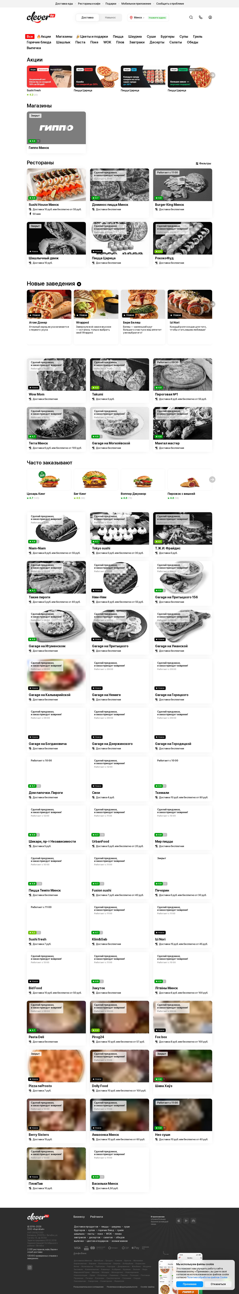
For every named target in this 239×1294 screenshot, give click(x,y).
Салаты (175, 42)
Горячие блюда (39, 42)
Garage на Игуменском (47, 646)
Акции (46, 36)
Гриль (197, 36)
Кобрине (116, 1269)
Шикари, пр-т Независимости (52, 841)
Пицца (118, 36)
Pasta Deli (36, 1037)
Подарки (111, 3)
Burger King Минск (169, 205)
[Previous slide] (27, 128)
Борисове (140, 1263)
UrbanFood (100, 841)
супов (91, 1230)
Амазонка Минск (105, 1135)
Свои (96, 793)
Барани (92, 1263)
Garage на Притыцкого (110, 646)
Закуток (98, 988)
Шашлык (63, 42)
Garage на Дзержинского (112, 744)
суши (127, 1226)
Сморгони (93, 1281)
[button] (27, 75)
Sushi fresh (37, 939)
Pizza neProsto (40, 1086)
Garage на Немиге (106, 695)
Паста (80, 42)
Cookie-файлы (147, 1287)
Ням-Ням (99, 597)
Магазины (64, 36)
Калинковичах (92, 1269)
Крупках (127, 1269)
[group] (49, 81)
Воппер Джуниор (133, 493)
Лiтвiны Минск (166, 988)
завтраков (80, 1237)
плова (118, 1233)
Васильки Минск (105, 1184)
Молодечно (117, 1272)
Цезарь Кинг (36, 493)
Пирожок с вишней (181, 493)
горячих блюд (106, 1230)
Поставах (145, 1275)
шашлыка (79, 1233)
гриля (120, 1230)
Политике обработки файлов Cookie (207, 1277)
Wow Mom (36, 394)
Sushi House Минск (44, 205)
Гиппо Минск (39, 148)
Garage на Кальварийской (49, 695)
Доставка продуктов (86, 1226)
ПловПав (36, 1184)
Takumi (97, 394)
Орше (92, 1275)
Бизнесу (79, 1216)
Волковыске (87, 1266)
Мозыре (105, 1272)
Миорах (95, 1272)
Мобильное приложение (136, 3)
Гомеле (118, 1260)
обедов (120, 1237)
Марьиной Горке (82, 1272)
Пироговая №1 (166, 394)
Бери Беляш (131, 322)
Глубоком (100, 1266)
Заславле (78, 1269)
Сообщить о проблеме (170, 3)
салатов (108, 1237)
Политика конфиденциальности (122, 1287)
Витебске (98, 1260)
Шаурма (135, 36)
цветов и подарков (97, 1241)
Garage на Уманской (171, 646)
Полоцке (134, 1275)
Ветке (76, 1266)
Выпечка (34, 48)
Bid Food (35, 988)
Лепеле (136, 1269)
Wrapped (82, 322)
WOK (107, 42)
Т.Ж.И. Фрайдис (167, 548)
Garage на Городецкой (173, 744)
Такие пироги (39, 597)
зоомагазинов (120, 1241)
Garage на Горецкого (171, 695)
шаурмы (116, 1226)
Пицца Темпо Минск (45, 890)
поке (100, 1233)
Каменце (105, 1269)
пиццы (104, 1226)
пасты (90, 1233)
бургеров (79, 1230)
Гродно (109, 1260)
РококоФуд (164, 258)
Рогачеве (99, 1278)
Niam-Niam (37, 548)
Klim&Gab (99, 939)
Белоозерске (104, 1263)
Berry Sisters (39, 1135)
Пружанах (78, 1278)
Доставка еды (64, 3)
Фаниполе (119, 1281)
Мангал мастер (167, 443)
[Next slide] (212, 128)
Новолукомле (132, 1272)
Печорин (162, 890)
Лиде (144, 1269)
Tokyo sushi (101, 548)
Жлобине (136, 1266)
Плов (120, 42)
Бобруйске (128, 1263)
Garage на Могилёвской (111, 443)
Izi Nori (174, 322)
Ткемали (162, 793)
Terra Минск (38, 443)
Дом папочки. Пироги (46, 793)
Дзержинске (124, 1266)
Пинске (124, 1275)
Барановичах (80, 1263)
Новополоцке (80, 1275)
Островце (102, 1275)
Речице (89, 1278)
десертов (94, 1237)
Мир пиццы (164, 841)
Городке (111, 1266)
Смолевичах (80, 1281)
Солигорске (106, 1281)
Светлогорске (113, 1278)
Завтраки (137, 42)
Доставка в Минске (83, 1260)
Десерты (157, 42)
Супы (183, 36)
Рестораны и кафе (89, 3)
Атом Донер (38, 322)
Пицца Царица (104, 258)
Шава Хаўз (163, 1086)
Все (30, 36)
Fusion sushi (101, 890)
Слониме (126, 1278)
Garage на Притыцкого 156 (176, 597)
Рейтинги (96, 1216)
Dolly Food (100, 1086)
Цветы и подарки (94, 36)
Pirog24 (98, 1037)
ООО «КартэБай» (35, 1229)
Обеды (192, 42)
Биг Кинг (80, 493)
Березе (116, 1263)
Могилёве (138, 1260)
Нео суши (162, 1135)
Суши (151, 36)
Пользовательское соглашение (88, 1287)
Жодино (147, 1266)
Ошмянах (113, 1275)
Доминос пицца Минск (110, 205)
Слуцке (136, 1278)
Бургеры (167, 36)
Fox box (161, 1037)
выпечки (79, 1241)
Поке (94, 42)
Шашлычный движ (44, 258)
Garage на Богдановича (48, 744)
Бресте (127, 1260)
